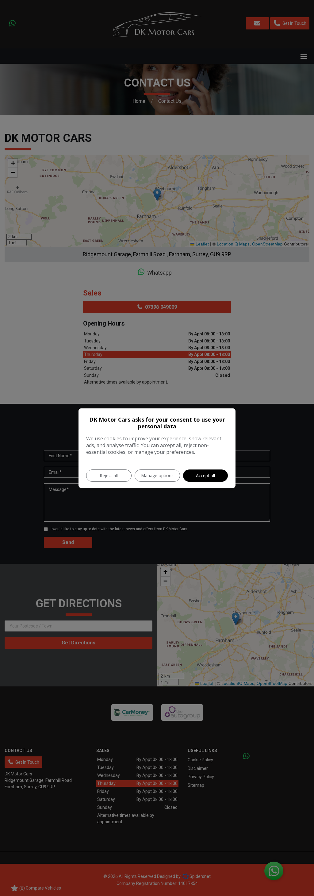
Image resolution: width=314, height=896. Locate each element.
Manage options (157, 475)
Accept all (205, 475)
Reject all (109, 475)
